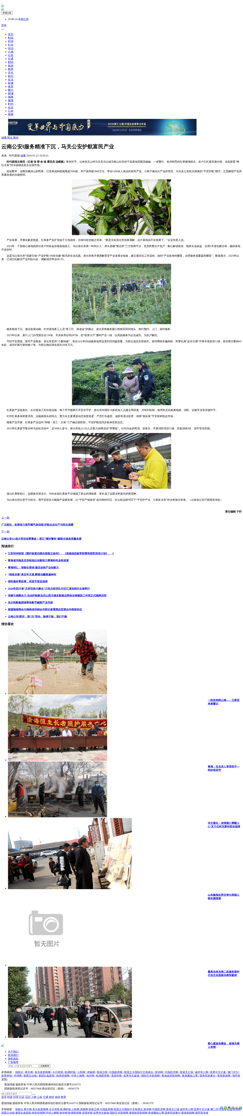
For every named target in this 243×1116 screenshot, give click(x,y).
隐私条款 (13, 1058)
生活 (10, 79)
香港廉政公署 (190, 1075)
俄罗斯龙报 (201, 1112)
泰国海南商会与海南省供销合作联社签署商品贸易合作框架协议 (45, 609)
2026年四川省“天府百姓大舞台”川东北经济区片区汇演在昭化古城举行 (49, 588)
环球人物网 (78, 1075)
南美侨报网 (63, 1075)
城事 (10, 97)
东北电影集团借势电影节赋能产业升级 (30, 602)
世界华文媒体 (131, 1075)
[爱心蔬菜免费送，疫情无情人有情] (70, 1037)
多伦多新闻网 (43, 1072)
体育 (10, 86)
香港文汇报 (187, 1072)
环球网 (18, 1075)
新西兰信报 (30, 1075)
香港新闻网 (224, 1075)
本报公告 (7, 13)
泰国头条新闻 (47, 1075)
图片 (10, 90)
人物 (10, 51)
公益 (10, 55)
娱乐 (10, 76)
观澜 (10, 93)
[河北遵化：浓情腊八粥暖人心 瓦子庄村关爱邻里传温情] (57, 816)
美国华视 (116, 1075)
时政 (10, 37)
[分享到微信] (225, 1108)
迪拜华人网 (202, 1072)
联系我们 (13, 1055)
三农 (10, 110)
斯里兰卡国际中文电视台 (139, 1072)
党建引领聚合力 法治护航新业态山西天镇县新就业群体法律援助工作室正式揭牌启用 (57, 595)
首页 (10, 34)
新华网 (159, 1072)
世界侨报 (7, 1075)
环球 (10, 41)
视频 (10, 114)
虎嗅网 (91, 1072)
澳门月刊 (233, 1072)
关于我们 (13, 1051)
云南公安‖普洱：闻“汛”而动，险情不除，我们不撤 (37, 616)
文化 (10, 72)
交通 (10, 58)
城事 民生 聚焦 (10, 137)
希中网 (29, 1072)
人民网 (81, 1072)
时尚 (10, 103)
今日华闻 (58, 1072)
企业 (10, 107)
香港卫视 (102, 1072)
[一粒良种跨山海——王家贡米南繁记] (57, 693)
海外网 (90, 1075)
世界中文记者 (218, 1072)
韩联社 (19, 1072)
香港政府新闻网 (171, 1075)
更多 (4, 25)
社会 (10, 44)
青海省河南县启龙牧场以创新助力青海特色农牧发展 (38, 560)
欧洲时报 (70, 1072)
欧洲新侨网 (103, 1075)
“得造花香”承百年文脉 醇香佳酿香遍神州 (32, 574)
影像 (10, 83)
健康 (10, 100)
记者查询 (44, 1066)
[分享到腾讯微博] (240, 1108)
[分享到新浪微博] (236, 1108)
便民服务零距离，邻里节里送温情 (28, 581)
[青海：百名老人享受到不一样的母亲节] (57, 760)
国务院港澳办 (208, 1075)
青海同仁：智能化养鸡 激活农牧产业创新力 (33, 567)
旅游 (10, 65)
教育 (10, 69)
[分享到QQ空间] (233, 1108)
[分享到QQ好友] (229, 1108)
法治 (10, 48)
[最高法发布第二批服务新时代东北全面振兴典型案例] (46, 965)
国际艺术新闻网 (150, 1075)
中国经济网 (172, 1072)
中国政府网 (116, 1072)
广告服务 (13, 1062)
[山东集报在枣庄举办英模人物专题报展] (70, 888)
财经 (10, 62)
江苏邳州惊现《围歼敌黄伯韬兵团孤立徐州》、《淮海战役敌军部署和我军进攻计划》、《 (61, 553)
